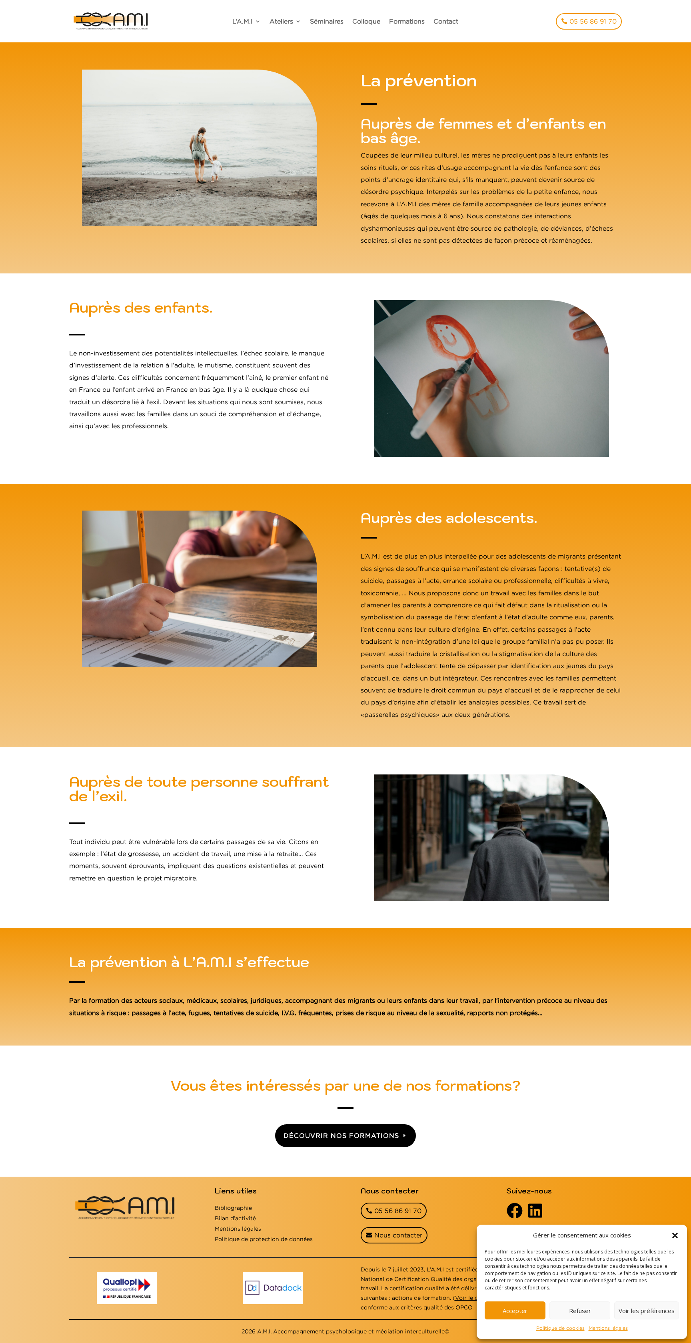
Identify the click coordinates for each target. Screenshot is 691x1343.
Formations (407, 21)
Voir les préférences (647, 1311)
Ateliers (281, 21)
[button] (675, 1235)
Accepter (515, 1311)
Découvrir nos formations (341, 1135)
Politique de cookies (560, 1328)
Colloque (366, 21)
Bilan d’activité (235, 1218)
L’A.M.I (242, 21)
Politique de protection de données (264, 1239)
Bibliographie (233, 1208)
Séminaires (327, 21)
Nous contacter (398, 1235)
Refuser (580, 1311)
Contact (445, 21)
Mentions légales (608, 1328)
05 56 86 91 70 (593, 21)
